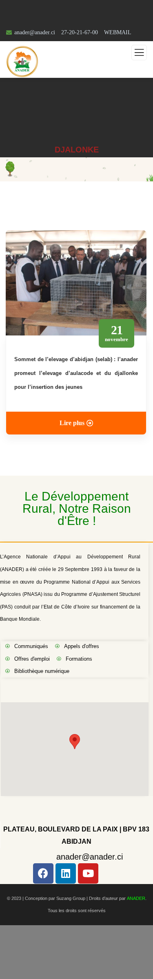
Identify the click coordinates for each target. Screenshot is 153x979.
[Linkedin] (65, 873)
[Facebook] (43, 873)
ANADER (136, 898)
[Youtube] (88, 873)
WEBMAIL (117, 32)
